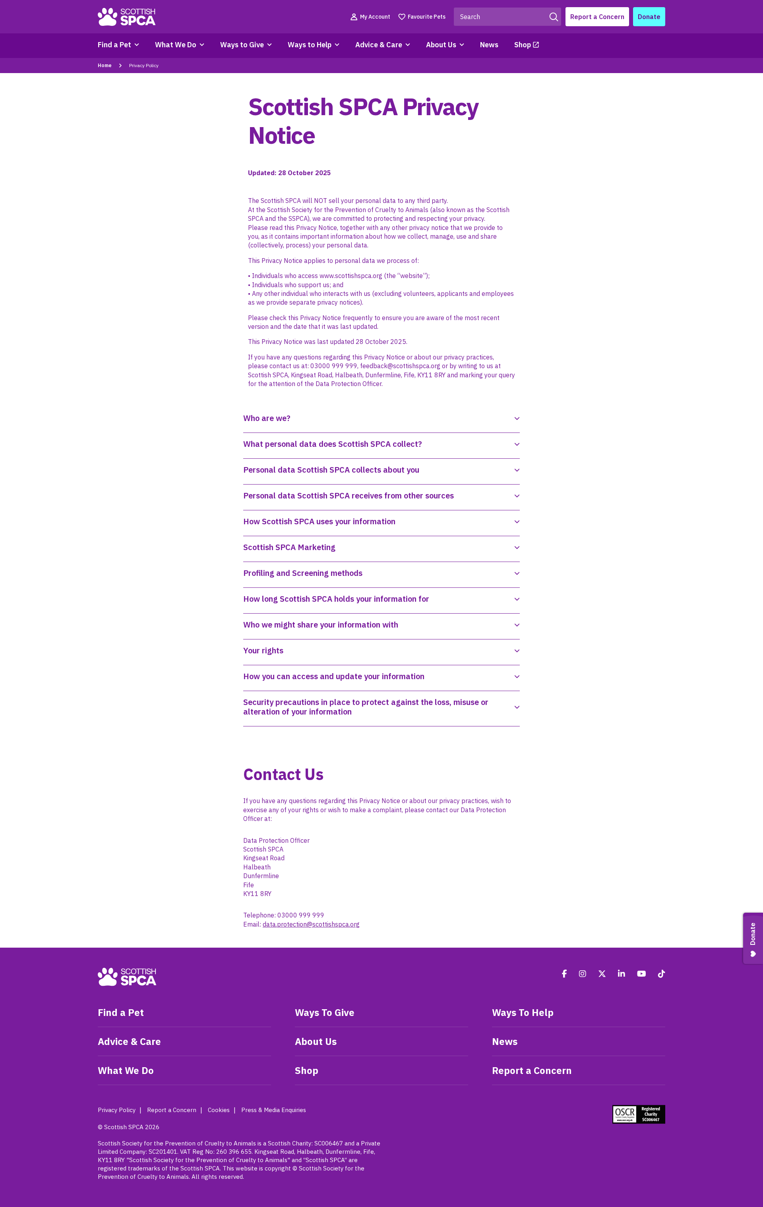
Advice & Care (378, 44)
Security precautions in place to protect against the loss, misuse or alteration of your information (365, 707)
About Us (441, 44)
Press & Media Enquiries (273, 1110)
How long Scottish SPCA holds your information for (336, 598)
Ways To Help (523, 1012)
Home (105, 65)
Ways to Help (309, 44)
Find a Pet (114, 44)
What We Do (175, 44)
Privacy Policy (117, 1110)
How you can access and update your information (333, 676)
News (489, 44)
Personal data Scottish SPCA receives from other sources (348, 495)
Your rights (263, 650)
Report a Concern (597, 17)
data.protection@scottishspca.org (311, 924)
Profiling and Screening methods (302, 573)
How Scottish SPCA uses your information (319, 521)
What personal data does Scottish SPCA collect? (332, 443)
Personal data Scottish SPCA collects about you (331, 469)
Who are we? (266, 418)
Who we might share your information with (320, 624)
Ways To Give (324, 1012)
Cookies (219, 1110)
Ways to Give (242, 44)
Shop (522, 44)
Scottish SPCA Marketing (289, 547)
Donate (649, 17)
